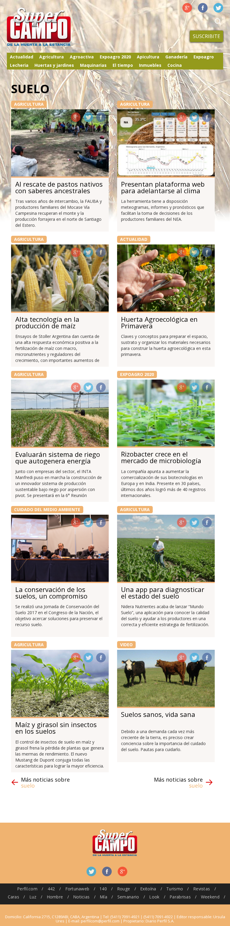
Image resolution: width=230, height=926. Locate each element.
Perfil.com (27, 889)
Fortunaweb (77, 889)
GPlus (76, 117)
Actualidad (21, 57)
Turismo (174, 889)
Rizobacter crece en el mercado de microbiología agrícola (161, 460)
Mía (103, 897)
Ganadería (176, 57)
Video (126, 644)
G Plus (187, 8)
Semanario (128, 897)
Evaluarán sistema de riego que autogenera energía (57, 457)
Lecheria (19, 65)
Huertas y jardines (54, 65)
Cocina (174, 65)
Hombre (55, 897)
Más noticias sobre (45, 782)
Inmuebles (150, 65)
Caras (13, 897)
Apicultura (148, 57)
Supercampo (51, 26)
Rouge (123, 889)
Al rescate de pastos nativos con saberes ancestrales (59, 187)
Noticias (81, 897)
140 (103, 889)
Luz (33, 897)
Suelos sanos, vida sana (158, 714)
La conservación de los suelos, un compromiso (51, 592)
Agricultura (51, 57)
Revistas (201, 889)
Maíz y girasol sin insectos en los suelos (56, 727)
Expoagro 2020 (115, 57)
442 (51, 889)
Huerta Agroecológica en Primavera (159, 322)
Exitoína (148, 889)
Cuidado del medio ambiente (47, 509)
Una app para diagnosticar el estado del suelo (162, 592)
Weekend (210, 897)
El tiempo (123, 65)
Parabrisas (180, 897)
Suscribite (206, 36)
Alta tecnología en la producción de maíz (47, 322)
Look (154, 897)
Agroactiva (82, 57)
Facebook (203, 8)
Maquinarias (93, 65)
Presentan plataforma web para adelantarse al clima (163, 187)
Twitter (218, 8)
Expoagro (203, 57)
